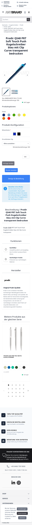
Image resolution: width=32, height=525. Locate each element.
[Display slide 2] (12, 385)
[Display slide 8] (16, 389)
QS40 (9, 228)
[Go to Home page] (13, 12)
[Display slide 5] (23, 385)
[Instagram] (19, 483)
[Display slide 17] (12, 396)
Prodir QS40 (7, 26)
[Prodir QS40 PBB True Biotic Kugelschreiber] (16, 338)
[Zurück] (5, 75)
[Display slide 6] (8, 389)
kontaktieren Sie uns (16, 459)
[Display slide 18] (16, 396)
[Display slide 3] (16, 385)
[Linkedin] (13, 483)
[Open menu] (3, 12)
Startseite (5, 25)
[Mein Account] (25, 12)
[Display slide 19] (20, 396)
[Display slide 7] (12, 389)
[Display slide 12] (12, 392)
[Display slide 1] (8, 385)
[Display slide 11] (8, 392)
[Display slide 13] (16, 392)
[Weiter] (27, 75)
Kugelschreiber (13, 25)
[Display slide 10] (23, 389)
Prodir (21, 25)
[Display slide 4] (20, 385)
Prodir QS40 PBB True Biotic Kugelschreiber (12, 356)
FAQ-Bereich (23, 455)
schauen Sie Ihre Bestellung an (16, 457)
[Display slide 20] (23, 396)
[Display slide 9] (20, 389)
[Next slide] (28, 391)
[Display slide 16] (8, 396)
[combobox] (14, 19)
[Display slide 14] (20, 392)
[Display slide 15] (23, 392)
